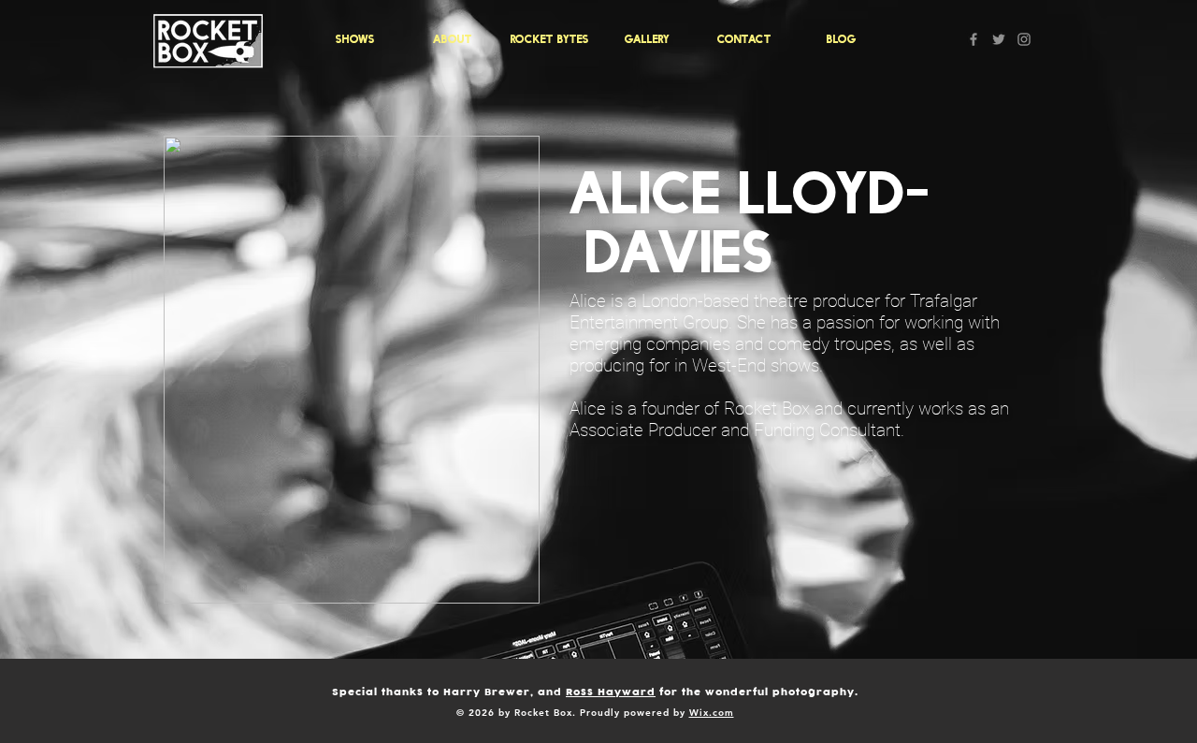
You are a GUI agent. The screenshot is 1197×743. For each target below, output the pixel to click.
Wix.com (711, 713)
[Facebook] (973, 39)
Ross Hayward (611, 692)
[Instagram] (1024, 39)
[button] (355, 38)
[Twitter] (998, 39)
